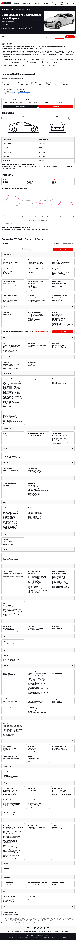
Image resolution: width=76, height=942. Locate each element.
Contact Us (50, 931)
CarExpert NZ (64, 931)
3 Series (16, 9)
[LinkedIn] (44, 928)
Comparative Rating (42, 37)
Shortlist (36, 3)
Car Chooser (53, 3)
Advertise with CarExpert (29, 931)
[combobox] (12, 249)
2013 (20, 9)
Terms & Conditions (39, 935)
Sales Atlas (62, 3)
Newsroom (18, 931)
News (16, 3)
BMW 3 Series (11, 46)
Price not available (7, 21)
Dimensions (51, 37)
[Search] (70, 3)
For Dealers (42, 931)
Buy (45, 3)
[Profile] (73, 3)
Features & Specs (59, 37)
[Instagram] (35, 928)
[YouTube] (28, 928)
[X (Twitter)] (41, 928)
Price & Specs (25, 9)
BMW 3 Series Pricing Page (11, 229)
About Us (10, 931)
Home (3, 9)
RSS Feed (47, 935)
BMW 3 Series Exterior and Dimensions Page (16, 166)
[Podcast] (48, 928)
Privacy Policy (30, 935)
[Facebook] (31, 928)
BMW (12, 9)
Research (25, 3)
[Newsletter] (67, 3)
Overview (33, 37)
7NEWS (57, 931)
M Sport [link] (31, 9)
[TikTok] (38, 928)
